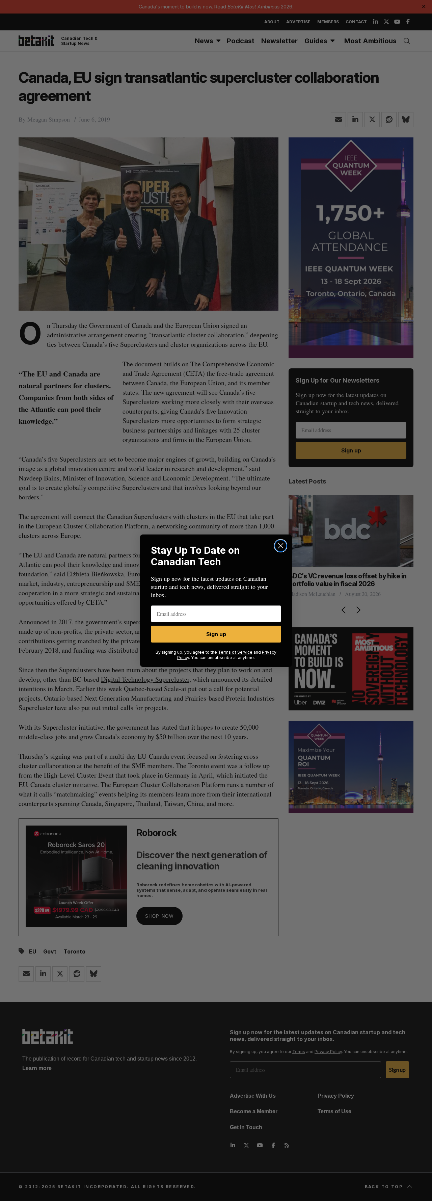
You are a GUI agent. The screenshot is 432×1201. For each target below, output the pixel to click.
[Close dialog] (281, 546)
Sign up (216, 634)
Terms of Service (235, 652)
